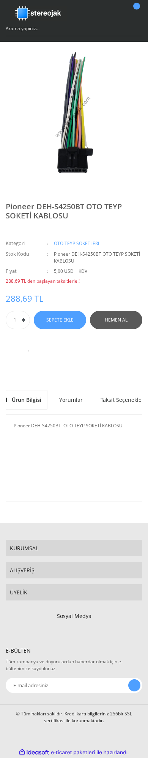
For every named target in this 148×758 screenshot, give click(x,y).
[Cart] (135, 13)
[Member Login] (116, 13)
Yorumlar (71, 399)
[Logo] (38, 13)
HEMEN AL (116, 320)
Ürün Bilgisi (26, 399)
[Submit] (134, 685)
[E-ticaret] (73, 752)
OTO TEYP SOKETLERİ (76, 243)
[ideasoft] (34, 752)
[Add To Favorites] (28, 348)
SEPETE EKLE (60, 320)
